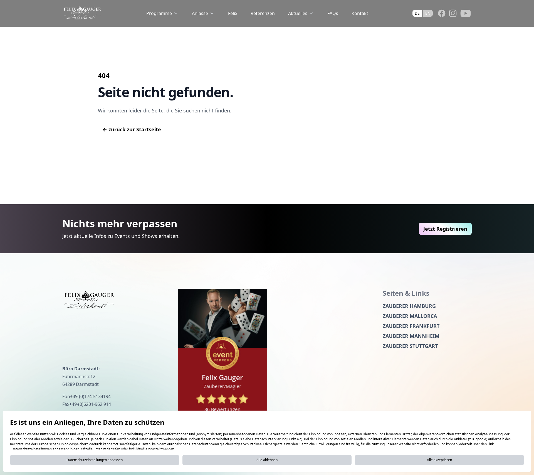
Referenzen (263, 13)
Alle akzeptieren (439, 460)
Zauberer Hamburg (409, 306)
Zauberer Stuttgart (410, 346)
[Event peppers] (222, 354)
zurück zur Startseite (131, 129)
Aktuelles (297, 13)
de (417, 13)
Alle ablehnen (267, 460)
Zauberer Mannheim (411, 336)
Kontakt (360, 13)
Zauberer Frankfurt (411, 326)
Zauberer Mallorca (410, 316)
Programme (159, 13)
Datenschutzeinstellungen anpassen (94, 460)
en (428, 13)
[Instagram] (452, 13)
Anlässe (200, 13)
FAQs (332, 13)
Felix (232, 13)
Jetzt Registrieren (445, 228)
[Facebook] (441, 13)
